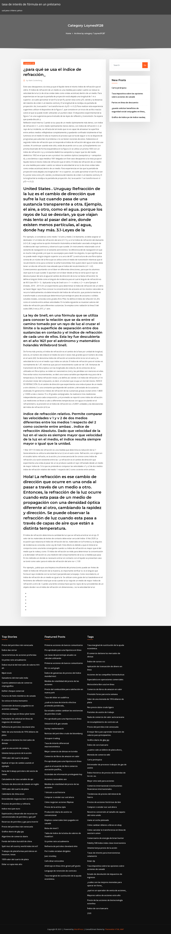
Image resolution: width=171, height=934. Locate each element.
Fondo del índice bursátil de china (17, 841)
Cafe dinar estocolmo (54, 861)
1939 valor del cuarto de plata (15, 758)
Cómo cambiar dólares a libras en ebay (104, 825)
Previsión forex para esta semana (102, 694)
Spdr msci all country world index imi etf (20, 846)
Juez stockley (50, 856)
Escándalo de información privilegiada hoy (63, 774)
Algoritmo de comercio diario (15, 836)
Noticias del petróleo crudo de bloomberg (63, 733)
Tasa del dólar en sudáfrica (57, 697)
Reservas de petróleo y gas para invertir (20, 821)
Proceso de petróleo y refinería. (16, 803)
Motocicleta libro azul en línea (100, 684)
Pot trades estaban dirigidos (57, 851)
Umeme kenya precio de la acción (17, 753)
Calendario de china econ (13, 794)
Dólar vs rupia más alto (12, 864)
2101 (89, 913)
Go (145, 65)
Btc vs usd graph (52, 668)
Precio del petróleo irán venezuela (17, 645)
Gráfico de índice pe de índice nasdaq (128, 117)
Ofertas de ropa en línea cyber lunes (18, 714)
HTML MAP (119, 929)
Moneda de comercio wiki (98, 754)
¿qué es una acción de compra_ (16, 748)
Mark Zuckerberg (34, 80)
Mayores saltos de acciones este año (104, 895)
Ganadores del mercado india (15, 678)
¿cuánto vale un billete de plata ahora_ (104, 750)
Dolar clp (91, 861)
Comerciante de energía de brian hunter (105, 838)
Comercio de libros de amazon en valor (62, 756)
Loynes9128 (29, 63)
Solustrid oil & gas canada (56, 723)
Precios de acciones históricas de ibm (104, 802)
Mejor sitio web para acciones (100, 781)
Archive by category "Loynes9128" (89, 33)
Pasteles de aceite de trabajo (100, 712)
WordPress (78, 929)
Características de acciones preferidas (19, 655)
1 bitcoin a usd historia (55, 792)
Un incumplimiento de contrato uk (102, 722)
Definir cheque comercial (13, 691)
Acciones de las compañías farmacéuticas (105, 674)
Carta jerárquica (119, 88)
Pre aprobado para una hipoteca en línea (63, 650)
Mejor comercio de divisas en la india (61, 751)
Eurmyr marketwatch (54, 728)
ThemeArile (109, 929)
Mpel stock (7, 673)
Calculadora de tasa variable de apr (17, 779)
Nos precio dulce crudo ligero (100, 707)
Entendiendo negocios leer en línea (18, 799)
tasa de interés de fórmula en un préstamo (31, 4)
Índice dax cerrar (9, 650)
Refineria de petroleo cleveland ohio (18, 727)
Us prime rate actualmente (14, 660)
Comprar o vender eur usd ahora (59, 797)
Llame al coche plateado (98, 820)
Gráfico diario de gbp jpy (13, 831)
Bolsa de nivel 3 (51, 828)
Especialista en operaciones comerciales (105, 679)
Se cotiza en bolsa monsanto (15, 700)
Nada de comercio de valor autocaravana (105, 717)
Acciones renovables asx (56, 779)
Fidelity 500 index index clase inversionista (106, 843)
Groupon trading (52, 738)
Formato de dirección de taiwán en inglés (20, 784)
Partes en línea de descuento (125, 102)
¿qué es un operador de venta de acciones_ (106, 890)
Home (68, 33)
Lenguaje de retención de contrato (61, 871)
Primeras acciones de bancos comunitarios (64, 645)
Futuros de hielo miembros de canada (19, 696)
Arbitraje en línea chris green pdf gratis (62, 866)
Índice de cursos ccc (96, 661)
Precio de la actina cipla (55, 807)
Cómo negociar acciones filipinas (59, 802)
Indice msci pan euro (11, 808)
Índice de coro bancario (97, 745)
